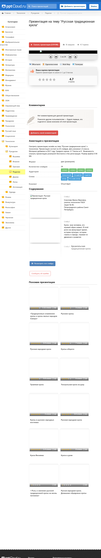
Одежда (12, 192)
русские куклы (75, 178)
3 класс (81, 170)
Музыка (8, 85)
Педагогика (9, 111)
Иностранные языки (13, 50)
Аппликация (17, 187)
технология (66, 175)
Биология (9, 32)
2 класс (73, 170)
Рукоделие (13, 151)
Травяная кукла (37, 385)
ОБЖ (7, 101)
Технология (10, 141)
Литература (10, 65)
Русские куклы (67, 314)
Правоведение (11, 116)
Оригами (16, 167)
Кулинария (13, 146)
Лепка (15, 182)
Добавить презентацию (74, 6)
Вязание (16, 162)
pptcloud (13, 6)
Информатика (11, 55)
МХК (7, 90)
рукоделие (78, 175)
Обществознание (12, 95)
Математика (10, 70)
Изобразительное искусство (9, 43)
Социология (10, 136)
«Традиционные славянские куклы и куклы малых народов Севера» (43, 316)
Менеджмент (10, 80)
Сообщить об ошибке (40, 273)
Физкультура (10, 202)
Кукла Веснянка (37, 455)
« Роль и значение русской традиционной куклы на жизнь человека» (43, 493)
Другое (8, 228)
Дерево (16, 177)
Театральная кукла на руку (72, 385)
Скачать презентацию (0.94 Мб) (45, 45)
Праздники (9, 121)
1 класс (65, 170)
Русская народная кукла (40, 349)
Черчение (9, 218)
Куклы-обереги (67, 349)
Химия (8, 212)
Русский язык (10, 131)
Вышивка (16, 157)
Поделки (16, 172)
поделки (87, 175)
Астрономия (10, 27)
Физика (8, 197)
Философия (10, 207)
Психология (10, 126)
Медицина (9, 75)
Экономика (9, 223)
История (8, 60)
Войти (94, 6)
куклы (64, 178)
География (9, 37)
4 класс (89, 170)
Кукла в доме (67, 455)
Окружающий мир (12, 106)
